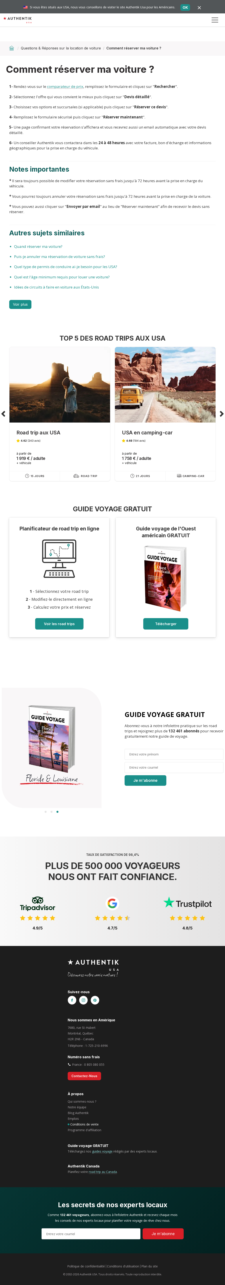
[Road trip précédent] (3, 414)
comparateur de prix (65, 86)
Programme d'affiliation (84, 1130)
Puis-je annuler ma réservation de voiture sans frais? (59, 256)
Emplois (73, 1118)
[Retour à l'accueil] (12, 48)
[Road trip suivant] (221, 414)
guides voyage (102, 1151)
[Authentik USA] (17, 20)
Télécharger (166, 624)
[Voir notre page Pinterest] (95, 1000)
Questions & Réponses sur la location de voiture (61, 48)
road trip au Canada (103, 1172)
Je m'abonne (145, 780)
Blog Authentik (78, 1113)
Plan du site (149, 1266)
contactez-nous (84, 1076)
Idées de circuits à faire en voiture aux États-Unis (56, 287)
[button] (215, 20)
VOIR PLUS (20, 304)
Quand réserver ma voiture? (38, 246)
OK (185, 7)
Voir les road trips (59, 624)
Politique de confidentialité (86, 1266)
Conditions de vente (84, 1124)
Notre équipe (77, 1107)
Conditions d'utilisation (123, 1266)
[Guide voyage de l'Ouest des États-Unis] (166, 579)
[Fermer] (199, 7)
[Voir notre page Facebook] (72, 1000)
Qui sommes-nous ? (82, 1101)
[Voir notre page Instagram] (83, 1000)
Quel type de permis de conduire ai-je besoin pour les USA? (65, 266)
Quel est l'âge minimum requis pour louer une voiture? (62, 277)
